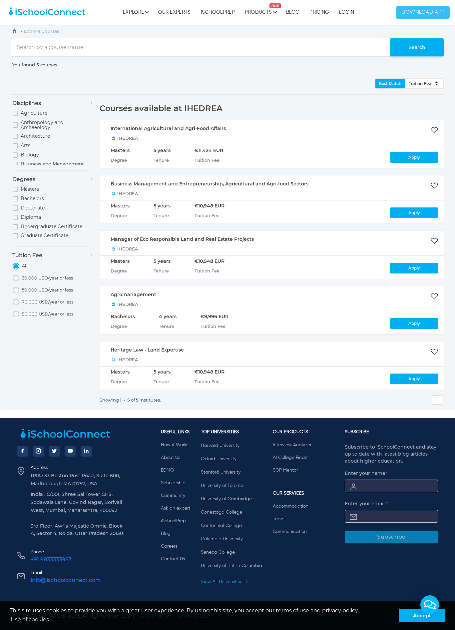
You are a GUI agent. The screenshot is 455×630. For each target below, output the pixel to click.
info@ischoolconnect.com (66, 580)
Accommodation (290, 506)
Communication (290, 531)
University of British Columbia (231, 565)
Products (258, 9)
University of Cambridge (226, 499)
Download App (423, 12)
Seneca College (218, 552)
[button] (429, 604)
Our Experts (174, 12)
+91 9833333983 (51, 559)
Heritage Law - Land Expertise (147, 350)
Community (173, 495)
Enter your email (366, 504)
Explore (133, 12)
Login (346, 12)
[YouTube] (70, 451)
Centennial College (221, 525)
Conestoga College (221, 512)
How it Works (174, 445)
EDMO (167, 470)
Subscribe (391, 537)
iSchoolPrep (218, 12)
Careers (169, 546)
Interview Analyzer (292, 445)
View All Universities (222, 581)
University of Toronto (222, 485)
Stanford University (220, 472)
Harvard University (220, 445)
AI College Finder (291, 457)
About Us (170, 457)
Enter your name (366, 473)
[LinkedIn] (86, 451)
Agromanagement (133, 294)
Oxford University (218, 459)
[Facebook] (22, 451)
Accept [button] (422, 616)
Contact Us (173, 559)
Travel (279, 519)
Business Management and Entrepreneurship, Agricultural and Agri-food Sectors (209, 184)
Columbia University (222, 539)
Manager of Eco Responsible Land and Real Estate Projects (182, 239)
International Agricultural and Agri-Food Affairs (168, 128)
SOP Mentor (285, 470)
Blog (292, 12)
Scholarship (173, 483)
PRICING (319, 12)
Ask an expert (175, 508)
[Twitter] (54, 451)
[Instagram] (38, 451)
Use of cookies (30, 619)
